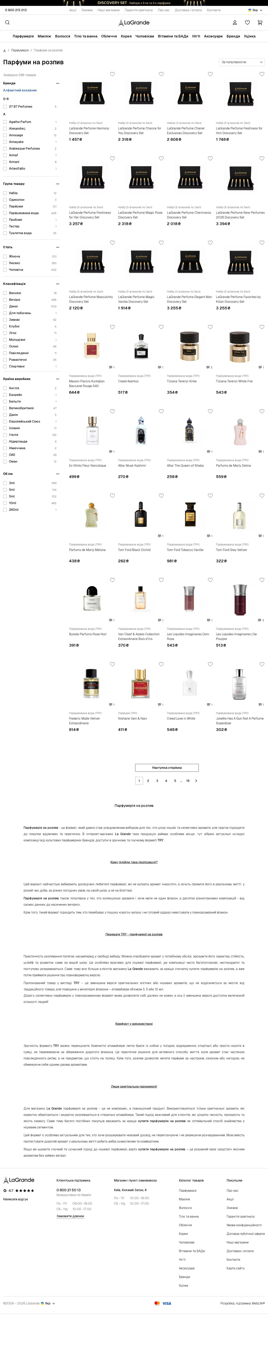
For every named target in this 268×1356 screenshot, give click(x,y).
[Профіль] (235, 22)
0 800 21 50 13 (69, 1190)
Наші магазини (109, 10)
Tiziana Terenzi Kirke (182, 381)
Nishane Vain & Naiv (132, 718)
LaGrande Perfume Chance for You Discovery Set (139, 130)
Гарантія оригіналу (139, 10)
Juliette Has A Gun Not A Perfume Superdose (240, 720)
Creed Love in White (181, 718)
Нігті (196, 36)
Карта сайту (236, 1268)
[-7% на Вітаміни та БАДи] (134, 3)
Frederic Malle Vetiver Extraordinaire (84, 720)
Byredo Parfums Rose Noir (88, 634)
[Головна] (4, 50)
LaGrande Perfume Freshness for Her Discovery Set (90, 215)
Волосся (62, 36)
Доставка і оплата (188, 10)
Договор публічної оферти (246, 1234)
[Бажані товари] (247, 22)
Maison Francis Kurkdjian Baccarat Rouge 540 (87, 383)
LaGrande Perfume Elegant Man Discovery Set (189, 299)
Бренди (233, 36)
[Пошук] (7, 22)
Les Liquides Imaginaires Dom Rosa (188, 636)
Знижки (87, 10)
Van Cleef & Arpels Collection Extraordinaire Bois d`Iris (139, 636)
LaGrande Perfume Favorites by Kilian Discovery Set (238, 299)
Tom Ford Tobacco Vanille (185, 550)
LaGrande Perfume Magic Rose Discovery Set (140, 215)
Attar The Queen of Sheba (185, 466)
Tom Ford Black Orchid (134, 550)
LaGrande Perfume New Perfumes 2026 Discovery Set (240, 215)
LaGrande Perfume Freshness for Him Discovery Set (239, 130)
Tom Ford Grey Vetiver (231, 550)
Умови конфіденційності (244, 1225)
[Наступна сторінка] (196, 781)
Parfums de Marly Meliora (87, 550)
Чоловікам (145, 36)
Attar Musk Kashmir (132, 466)
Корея (126, 36)
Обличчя (109, 36)
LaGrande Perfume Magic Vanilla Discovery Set (136, 299)
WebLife (257, 1303)
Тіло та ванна (85, 36)
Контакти (214, 10)
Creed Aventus (128, 381)
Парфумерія (23, 36)
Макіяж (44, 36)
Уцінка (249, 36)
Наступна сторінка (167, 768)
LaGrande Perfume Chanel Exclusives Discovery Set (185, 130)
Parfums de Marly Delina (233, 466)
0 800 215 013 (16, 10)
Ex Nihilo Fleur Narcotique (87, 466)
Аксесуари (213, 36)
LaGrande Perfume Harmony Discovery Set (89, 130)
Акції (72, 10)
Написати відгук (15, 1199)
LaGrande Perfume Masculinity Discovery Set (91, 299)
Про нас (164, 10)
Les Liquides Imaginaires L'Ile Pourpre (236, 636)
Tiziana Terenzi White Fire (234, 381)
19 (188, 781)
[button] (260, 22)
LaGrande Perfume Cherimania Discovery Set (189, 215)
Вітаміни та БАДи (173, 36)
